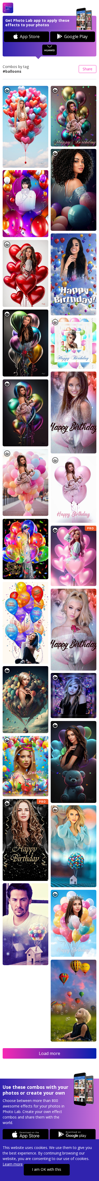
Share (87, 68)
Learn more (13, 1164)
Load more (49, 1053)
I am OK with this (46, 1169)
